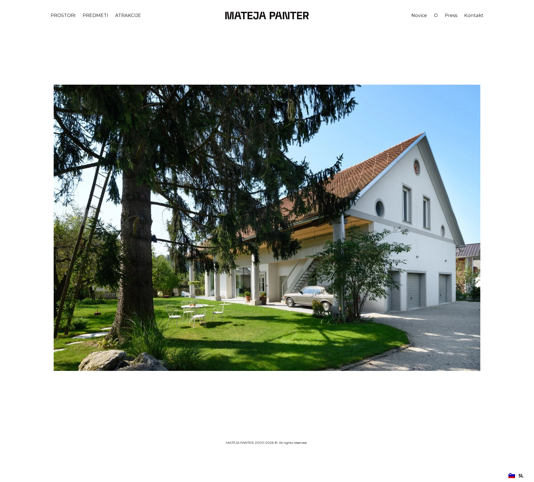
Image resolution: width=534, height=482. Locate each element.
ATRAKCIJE (128, 15)
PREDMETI (95, 15)
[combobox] (515, 475)
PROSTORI (63, 15)
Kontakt (473, 15)
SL (520, 475)
